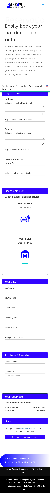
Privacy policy (37, 469)
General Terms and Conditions (16, 469)
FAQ (23, 472)
